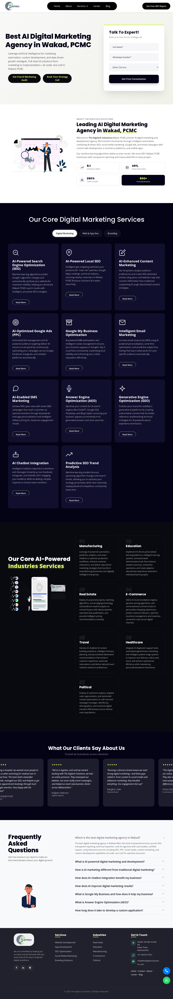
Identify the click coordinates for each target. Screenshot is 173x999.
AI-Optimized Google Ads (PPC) (32, 333)
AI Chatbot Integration (30, 463)
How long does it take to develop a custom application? (109, 910)
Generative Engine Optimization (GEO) (134, 399)
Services (81, 6)
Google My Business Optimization (82, 333)
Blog (108, 6)
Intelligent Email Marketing (132, 333)
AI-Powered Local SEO (83, 261)
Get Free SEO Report (156, 6)
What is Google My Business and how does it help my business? (114, 894)
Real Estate (98, 942)
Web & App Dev (91, 233)
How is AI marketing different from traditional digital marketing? (115, 870)
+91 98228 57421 (144, 954)
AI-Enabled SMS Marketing (24, 399)
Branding (112, 233)
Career (96, 6)
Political (96, 960)
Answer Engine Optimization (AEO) (81, 399)
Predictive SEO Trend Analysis (82, 465)
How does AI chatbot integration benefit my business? (108, 878)
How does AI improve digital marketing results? (104, 886)
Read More (21, 302)
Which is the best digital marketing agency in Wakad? (107, 837)
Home (57, 6)
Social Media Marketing (66, 955)
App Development (63, 946)
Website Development (65, 942)
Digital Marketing (65, 233)
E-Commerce (99, 955)
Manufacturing (100, 951)
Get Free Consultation (134, 78)
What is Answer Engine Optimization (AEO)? (102, 902)
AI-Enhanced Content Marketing (136, 263)
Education (97, 946)
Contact (141, 971)
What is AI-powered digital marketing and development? (110, 861)
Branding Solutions (64, 960)
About (69, 6)
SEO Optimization (63, 951)
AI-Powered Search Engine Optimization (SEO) (28, 265)
